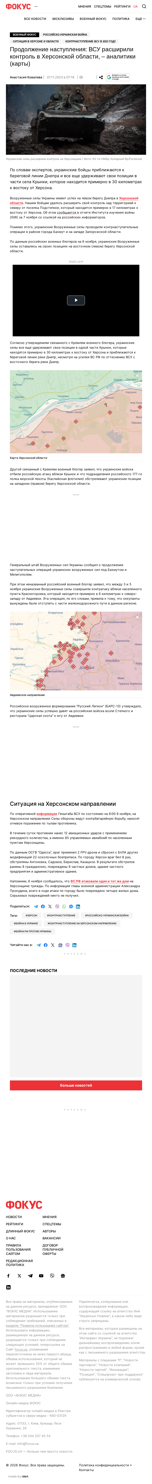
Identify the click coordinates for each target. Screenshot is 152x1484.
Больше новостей (76, 1085)
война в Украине (26, 923)
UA (135, 6)
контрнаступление (62, 915)
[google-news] (62, 1276)
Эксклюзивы (63, 19)
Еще (139, 19)
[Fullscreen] (137, 375)
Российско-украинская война (65, 34)
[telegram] (30, 1276)
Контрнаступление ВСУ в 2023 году (91, 41)
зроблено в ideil (18, 1476)
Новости (14, 1217)
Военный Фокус (93, 19)
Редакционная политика (19, 1263)
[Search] (144, 6)
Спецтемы (102, 6)
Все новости (35, 19)
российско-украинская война (108, 915)
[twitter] (19, 1276)
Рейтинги (122, 6)
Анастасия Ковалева (26, 77)
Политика (121, 19)
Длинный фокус (20, 1231)
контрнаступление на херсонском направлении (82, 923)
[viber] (52, 1276)
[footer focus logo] (24, 1205)
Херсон (32, 915)
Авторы (49, 1231)
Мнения (84, 6)
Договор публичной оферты (53, 1249)
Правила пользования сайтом (18, 1249)
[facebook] (8, 1276)
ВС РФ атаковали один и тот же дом (100, 881)
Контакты (86, 1470)
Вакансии (52, 1238)
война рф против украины (33, 931)
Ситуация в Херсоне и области (36, 41)
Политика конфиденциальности (104, 1465)
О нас (11, 1238)
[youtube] (41, 1276)
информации (47, 814)
